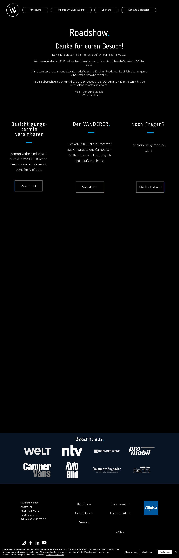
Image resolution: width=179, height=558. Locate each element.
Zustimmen (165, 552)
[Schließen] (175, 552)
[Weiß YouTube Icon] (44, 542)
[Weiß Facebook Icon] (30, 542)
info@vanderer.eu (97, 75)
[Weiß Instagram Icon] (23, 542)
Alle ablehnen (148, 552)
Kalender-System (86, 85)
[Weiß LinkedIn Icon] (37, 542)
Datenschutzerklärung (55, 554)
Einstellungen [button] (131, 552)
